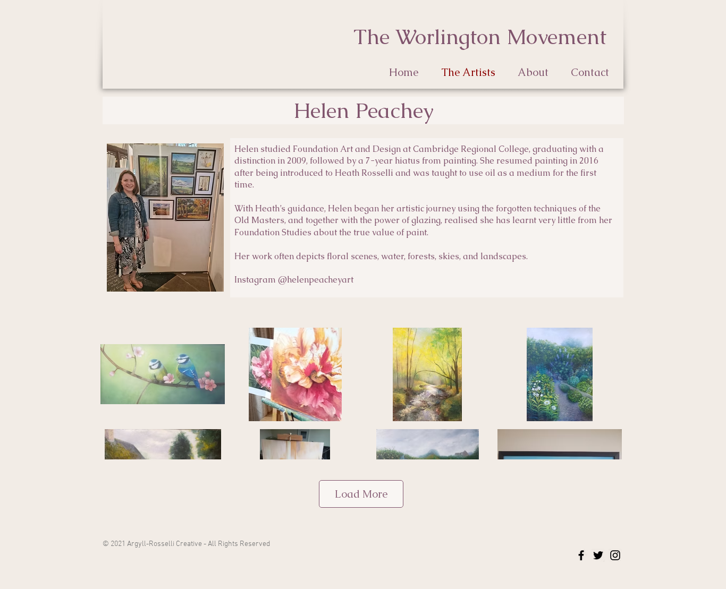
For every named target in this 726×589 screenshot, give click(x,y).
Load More (361, 494)
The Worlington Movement (479, 36)
